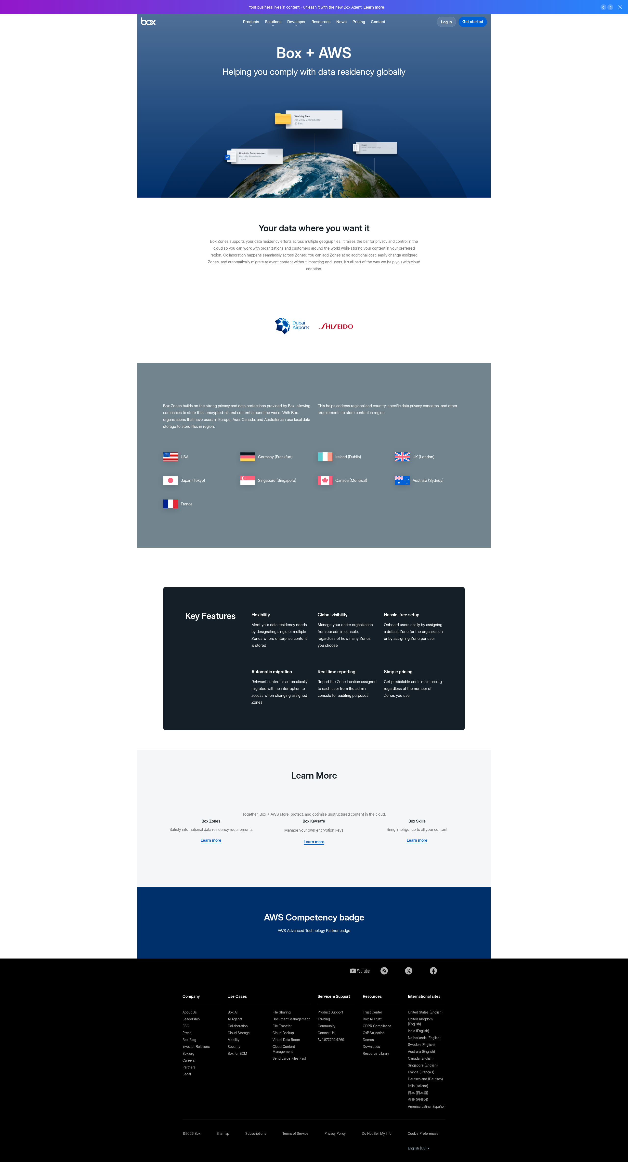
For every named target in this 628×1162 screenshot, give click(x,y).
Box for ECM (237, 1053)
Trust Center (372, 1012)
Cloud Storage (239, 1033)
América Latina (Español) (426, 1106)
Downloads (371, 1046)
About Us (190, 1012)
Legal (187, 1074)
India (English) (418, 1031)
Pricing (359, 21)
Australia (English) (421, 1051)
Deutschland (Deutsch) (425, 1079)
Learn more (374, 7)
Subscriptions (255, 1133)
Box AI (232, 1012)
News (341, 21)
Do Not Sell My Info (377, 1133)
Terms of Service (295, 1133)
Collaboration (238, 1026)
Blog (384, 971)
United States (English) (425, 1012)
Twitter (408, 971)
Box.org (188, 1053)
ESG (186, 1026)
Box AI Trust (372, 1019)
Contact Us (326, 1033)
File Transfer (282, 1026)
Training (324, 1019)
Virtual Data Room (286, 1040)
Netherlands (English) (424, 1038)
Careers (189, 1060)
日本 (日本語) (418, 1093)
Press (187, 1033)
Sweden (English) (421, 1044)
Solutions (273, 21)
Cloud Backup (283, 1033)
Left (603, 7)
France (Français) (421, 1072)
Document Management (291, 1019)
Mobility (233, 1040)
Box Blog (189, 1040)
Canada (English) (420, 1058)
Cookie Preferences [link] (423, 1133)
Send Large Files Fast (289, 1058)
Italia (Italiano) (418, 1086)
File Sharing (282, 1012)
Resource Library (376, 1053)
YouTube (359, 971)
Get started (472, 21)
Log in (446, 21)
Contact (378, 21)
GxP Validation (374, 1033)
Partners (189, 1067)
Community (326, 1026)
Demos (368, 1040)
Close (620, 7)
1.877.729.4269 (332, 1040)
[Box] (148, 22)
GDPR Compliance (377, 1026)
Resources (321, 21)
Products (251, 21)
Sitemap (223, 1133)
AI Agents (235, 1019)
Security (234, 1046)
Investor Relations (196, 1046)
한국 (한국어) (418, 1099)
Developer (296, 21)
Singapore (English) (423, 1065)
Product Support (330, 1012)
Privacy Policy (335, 1133)
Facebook (433, 971)
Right (610, 7)
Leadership (191, 1019)
